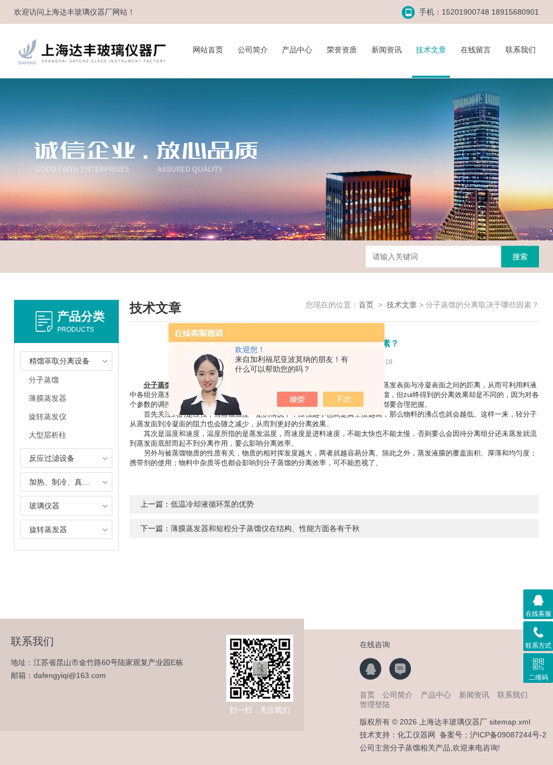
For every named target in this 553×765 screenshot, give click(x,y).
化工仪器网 (416, 734)
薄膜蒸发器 (47, 398)
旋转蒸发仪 (47, 416)
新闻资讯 (387, 49)
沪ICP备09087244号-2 (508, 734)
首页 (366, 304)
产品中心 (297, 49)
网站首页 (208, 49)
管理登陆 (375, 704)
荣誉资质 (342, 49)
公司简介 (253, 49)
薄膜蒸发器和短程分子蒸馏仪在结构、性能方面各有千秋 (265, 528)
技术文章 (431, 49)
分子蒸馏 (44, 379)
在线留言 (476, 49)
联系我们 (520, 49)
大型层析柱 (47, 435)
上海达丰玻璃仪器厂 (78, 12)
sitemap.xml (509, 721)
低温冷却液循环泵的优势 (212, 504)
